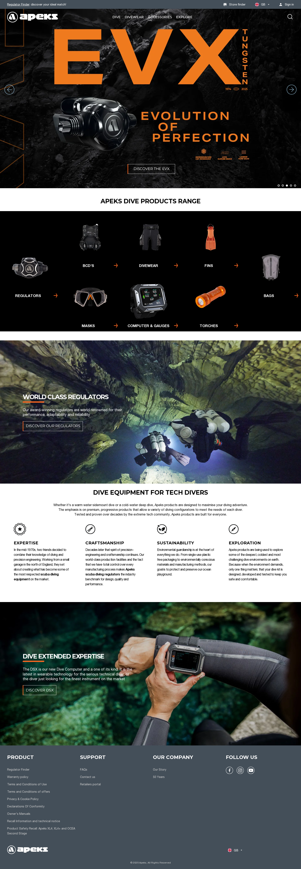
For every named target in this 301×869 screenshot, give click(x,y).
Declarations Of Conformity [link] (25, 806)
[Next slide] (291, 89)
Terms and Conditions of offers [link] (28, 791)
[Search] (290, 17)
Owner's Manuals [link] (18, 813)
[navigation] (41, 795)
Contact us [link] (87, 777)
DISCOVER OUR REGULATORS (53, 426)
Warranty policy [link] (17, 777)
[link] (116, 17)
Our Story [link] (159, 769)
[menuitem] (116, 17)
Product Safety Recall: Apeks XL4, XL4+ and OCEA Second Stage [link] (41, 831)
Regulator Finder (18, 4)
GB (263, 4)
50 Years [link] (159, 777)
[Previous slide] (9, 89)
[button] (279, 186)
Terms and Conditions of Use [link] (27, 784)
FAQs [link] (83, 769)
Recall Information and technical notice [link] (33, 821)
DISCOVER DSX (40, 690)
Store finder (237, 4)
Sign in (289, 4)
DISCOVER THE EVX (151, 169)
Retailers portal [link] (90, 784)
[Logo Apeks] (32, 17)
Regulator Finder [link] (18, 769)
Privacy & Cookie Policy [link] (22, 799)
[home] (27, 850)
